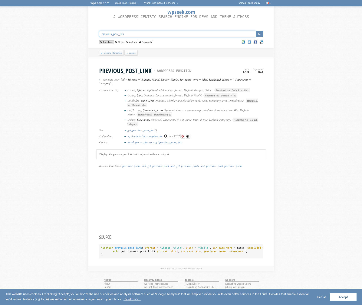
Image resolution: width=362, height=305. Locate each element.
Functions (108, 42)
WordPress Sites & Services (160, 3)
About (107, 283)
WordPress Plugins (126, 3)
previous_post (214, 166)
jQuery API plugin (235, 287)
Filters (120, 42)
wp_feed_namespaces (156, 283)
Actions (133, 42)
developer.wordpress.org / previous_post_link (154, 142)
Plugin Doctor (192, 283)
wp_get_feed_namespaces (158, 287)
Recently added (153, 279)
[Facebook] (255, 42)
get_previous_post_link (141, 130)
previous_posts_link (134, 166)
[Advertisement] (181, 200)
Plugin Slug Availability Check (201, 287)
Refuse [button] (321, 297)
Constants (146, 42)
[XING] (243, 42)
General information (113, 52)
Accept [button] (343, 297)
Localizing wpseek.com (238, 283)
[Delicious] (261, 42)
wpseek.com (99, 2)
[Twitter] (249, 42)
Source (132, 52)
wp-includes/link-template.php (145, 136)
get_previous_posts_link (190, 166)
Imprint (107, 287)
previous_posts (233, 166)
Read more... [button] (132, 299)
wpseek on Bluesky (249, 3)
